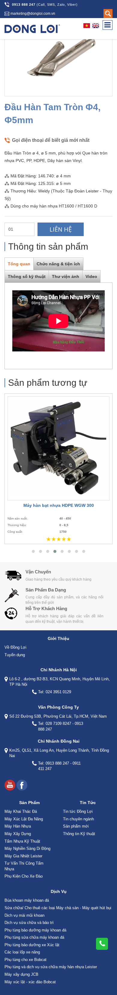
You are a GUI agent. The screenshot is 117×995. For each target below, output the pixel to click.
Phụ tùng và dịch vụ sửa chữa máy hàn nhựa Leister (50, 967)
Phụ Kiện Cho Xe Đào (23, 876)
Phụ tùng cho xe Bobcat (25, 959)
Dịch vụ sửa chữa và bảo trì (29, 922)
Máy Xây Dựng (17, 833)
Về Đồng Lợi (15, 647)
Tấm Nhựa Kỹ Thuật (22, 841)
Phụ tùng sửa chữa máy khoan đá (34, 937)
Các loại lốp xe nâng (22, 952)
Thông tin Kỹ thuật (79, 833)
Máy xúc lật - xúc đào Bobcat (30, 982)
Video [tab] (91, 276)
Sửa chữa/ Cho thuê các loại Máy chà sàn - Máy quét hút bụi (57, 908)
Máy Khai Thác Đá (20, 811)
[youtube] (9, 785)
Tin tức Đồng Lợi (78, 811)
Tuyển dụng (14, 655)
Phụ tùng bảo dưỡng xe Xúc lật (31, 945)
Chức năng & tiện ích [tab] (58, 263)
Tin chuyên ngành (78, 819)
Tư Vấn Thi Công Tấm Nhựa (24, 866)
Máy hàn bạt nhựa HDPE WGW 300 (58, 505)
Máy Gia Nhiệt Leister (23, 856)
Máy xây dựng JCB (21, 974)
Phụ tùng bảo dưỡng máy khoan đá (35, 930)
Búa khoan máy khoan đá (26, 900)
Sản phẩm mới (76, 826)
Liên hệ (61, 229)
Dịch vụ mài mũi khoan (24, 915)
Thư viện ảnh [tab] (65, 276)
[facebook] (21, 785)
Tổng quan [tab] (19, 263)
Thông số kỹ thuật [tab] (27, 276)
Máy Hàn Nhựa (17, 826)
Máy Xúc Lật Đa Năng (23, 819)
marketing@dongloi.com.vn (32, 13)
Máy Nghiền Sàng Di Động (27, 848)
